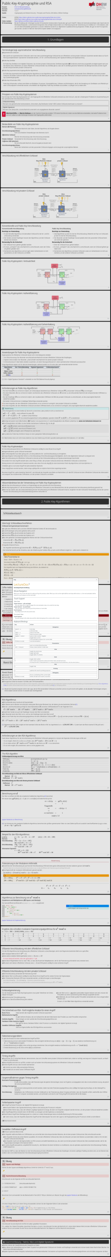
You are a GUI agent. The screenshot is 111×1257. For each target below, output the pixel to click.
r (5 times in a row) (19, 641)
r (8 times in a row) (19, 676)
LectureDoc (21, 584)
